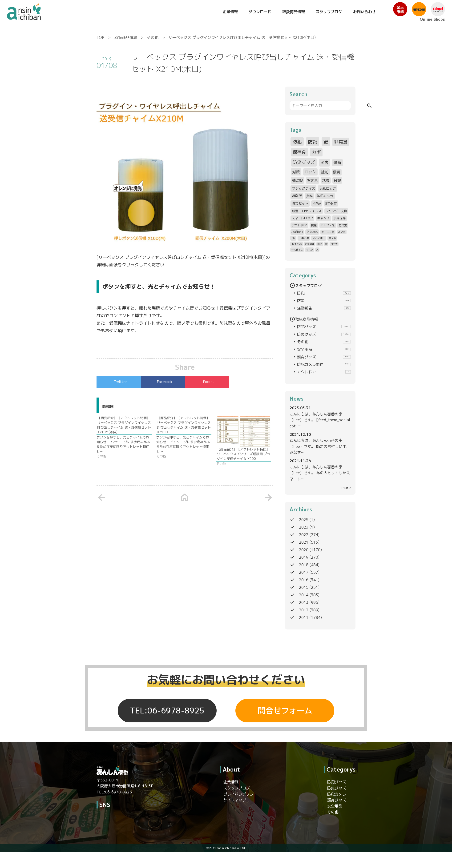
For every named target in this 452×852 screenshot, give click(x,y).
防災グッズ (304, 162)
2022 (303, 534)
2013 (303, 602)
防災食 (343, 225)
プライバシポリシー (240, 794)
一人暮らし (297, 249)
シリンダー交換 (336, 211)
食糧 (314, 225)
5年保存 (331, 203)
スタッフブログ (329, 11)
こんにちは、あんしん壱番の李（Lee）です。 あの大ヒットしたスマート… (320, 473)
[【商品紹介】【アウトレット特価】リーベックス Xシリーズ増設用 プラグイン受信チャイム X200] (243, 431)
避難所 (297, 196)
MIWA (317, 203)
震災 (336, 172)
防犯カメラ (325, 196)
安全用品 (320, 349)
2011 (303, 617)
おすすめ (296, 244)
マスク (309, 249)
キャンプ (323, 218)
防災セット (300, 203)
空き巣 (312, 180)
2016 (303, 579)
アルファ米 (328, 225)
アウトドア (299, 225)
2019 (303, 557)
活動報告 (320, 308)
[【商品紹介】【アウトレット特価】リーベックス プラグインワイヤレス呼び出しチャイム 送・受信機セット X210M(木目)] (126, 437)
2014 (303, 594)
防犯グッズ (320, 326)
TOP (100, 37)
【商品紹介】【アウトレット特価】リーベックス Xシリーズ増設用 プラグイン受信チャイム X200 (243, 454)
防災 (312, 141)
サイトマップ (234, 800)
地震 (325, 180)
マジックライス (303, 188)
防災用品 (312, 232)
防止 (319, 244)
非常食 (340, 142)
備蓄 (337, 162)
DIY (293, 238)
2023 (303, 527)
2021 (303, 542)
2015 (303, 587)
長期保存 (339, 218)
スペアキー (318, 238)
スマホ (342, 232)
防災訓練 (309, 244)
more (346, 487)
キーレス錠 (327, 232)
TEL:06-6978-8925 (167, 710)
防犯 (297, 141)
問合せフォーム (285, 710)
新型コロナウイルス (307, 211)
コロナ (334, 244)
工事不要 (304, 238)
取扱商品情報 (293, 11)
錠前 (324, 172)
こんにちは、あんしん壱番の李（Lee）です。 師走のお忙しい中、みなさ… (320, 446)
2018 (303, 564)
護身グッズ (320, 357)
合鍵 (337, 180)
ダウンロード (260, 11)
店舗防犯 (297, 232)
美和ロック (327, 188)
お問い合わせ (364, 11)
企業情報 (230, 11)
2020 (303, 549)
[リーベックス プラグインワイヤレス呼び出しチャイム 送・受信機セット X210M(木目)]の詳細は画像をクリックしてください (183, 261)
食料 (309, 196)
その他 (152, 37)
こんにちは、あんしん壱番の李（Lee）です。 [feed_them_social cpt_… (320, 420)
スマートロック (302, 218)
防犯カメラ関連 (320, 364)
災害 (324, 162)
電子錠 (332, 238)
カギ (316, 152)
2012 (303, 610)
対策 (296, 172)
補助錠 (297, 180)
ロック (310, 172)
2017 (303, 572)
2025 (303, 519)
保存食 (299, 152)
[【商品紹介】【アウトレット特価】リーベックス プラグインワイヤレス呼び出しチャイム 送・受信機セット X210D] (186, 437)
